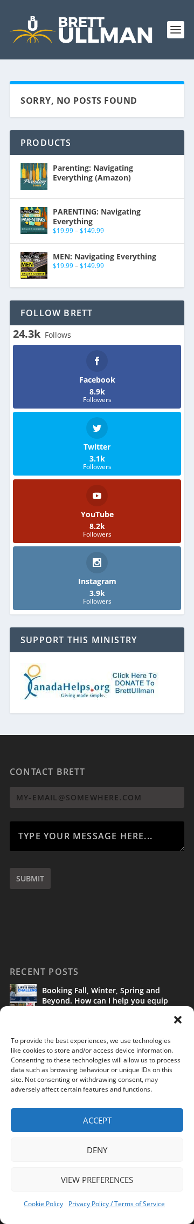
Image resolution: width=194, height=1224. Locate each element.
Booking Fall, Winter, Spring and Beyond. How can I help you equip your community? (105, 1000)
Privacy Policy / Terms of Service (116, 1203)
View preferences (97, 1179)
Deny (97, 1150)
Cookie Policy (43, 1203)
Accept (97, 1120)
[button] (177, 1019)
